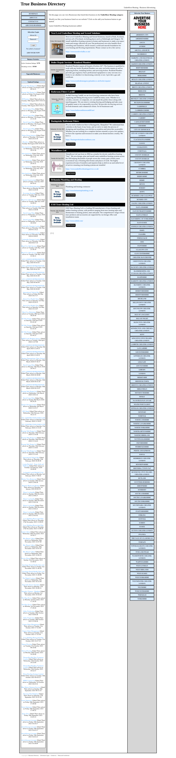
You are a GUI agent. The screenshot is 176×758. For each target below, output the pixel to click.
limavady (142, 362)
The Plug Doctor (27, 598)
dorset (142, 188)
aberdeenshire (142, 39)
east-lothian (142, 215)
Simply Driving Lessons (29, 405)
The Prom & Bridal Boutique (31, 186)
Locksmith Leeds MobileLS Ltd (33, 472)
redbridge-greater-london (142, 459)
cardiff (142, 118)
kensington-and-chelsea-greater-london (142, 329)
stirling (142, 515)
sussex (142, 527)
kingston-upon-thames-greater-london (142, 339)
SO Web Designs (27, 319)
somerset (142, 490)
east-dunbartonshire (142, 211)
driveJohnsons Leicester (29, 720)
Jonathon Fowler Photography (31, 206)
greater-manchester (142, 257)
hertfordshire (142, 295)
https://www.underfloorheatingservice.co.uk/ (82, 169)
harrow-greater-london (142, 281)
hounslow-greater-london (142, 309)
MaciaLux (26, 142)
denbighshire (142, 172)
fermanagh (142, 238)
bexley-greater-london (142, 79)
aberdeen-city (142, 35)
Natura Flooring (27, 644)
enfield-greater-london (142, 226)
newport (142, 412)
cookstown (142, 147)
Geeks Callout (25, 532)
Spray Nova (26, 713)
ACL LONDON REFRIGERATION (33, 259)
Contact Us (33, 21)
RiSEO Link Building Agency (31, 338)
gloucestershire (142, 253)
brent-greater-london (142, 87)
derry (142, 180)
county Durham (142, 155)
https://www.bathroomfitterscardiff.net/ (80, 110)
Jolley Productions (29, 611)
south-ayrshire (142, 494)
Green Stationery (26, 700)
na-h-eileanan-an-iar (142, 400)
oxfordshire (142, 443)
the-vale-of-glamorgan (142, 538)
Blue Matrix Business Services (30, 687)
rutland (142, 478)
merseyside (142, 377)
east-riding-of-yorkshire (142, 219)
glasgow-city (142, 250)
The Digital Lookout (29, 578)
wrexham (142, 595)
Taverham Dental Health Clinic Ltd (33, 565)
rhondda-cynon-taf (142, 468)
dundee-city (142, 199)
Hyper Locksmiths (29, 492)
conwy (142, 143)
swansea (142, 534)
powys (142, 454)
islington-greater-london (142, 323)
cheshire (142, 126)
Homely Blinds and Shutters (31, 485)
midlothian (142, 389)
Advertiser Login (45, 755)
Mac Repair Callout (29, 538)
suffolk (142, 519)
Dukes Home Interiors (29, 135)
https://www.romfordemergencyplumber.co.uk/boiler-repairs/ (88, 81)
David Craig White (29, 109)
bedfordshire (142, 68)
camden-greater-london (142, 114)
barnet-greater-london (142, 64)
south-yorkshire (142, 501)
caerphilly (142, 106)
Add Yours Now (33, 53)
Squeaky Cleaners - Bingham (31, 591)
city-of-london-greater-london (142, 134)
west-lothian (142, 566)
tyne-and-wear (142, 552)
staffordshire (142, 511)
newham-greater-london (142, 408)
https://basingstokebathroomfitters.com (80, 140)
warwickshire (142, 562)
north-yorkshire (142, 427)
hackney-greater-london (142, 267)
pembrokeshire (142, 447)
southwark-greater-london (142, 506)
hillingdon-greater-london (142, 303)
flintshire (142, 246)
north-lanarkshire (142, 424)
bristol (142, 95)
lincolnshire (142, 366)
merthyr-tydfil (142, 381)
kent (142, 334)
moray (142, 397)
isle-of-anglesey (142, 315)
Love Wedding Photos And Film (33, 519)
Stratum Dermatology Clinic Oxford (33, 358)
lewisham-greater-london (142, 357)
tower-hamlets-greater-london (142, 547)
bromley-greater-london (142, 99)
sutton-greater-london (142, 530)
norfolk (142, 416)
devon (142, 184)
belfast (142, 72)
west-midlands (142, 570)
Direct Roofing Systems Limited (33, 674)
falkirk (142, 234)
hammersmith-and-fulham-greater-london (142, 272)
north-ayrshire (142, 420)
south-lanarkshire (142, 497)
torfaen (142, 542)
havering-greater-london (142, 286)
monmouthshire (142, 393)
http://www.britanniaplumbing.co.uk (79, 190)
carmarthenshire (142, 122)
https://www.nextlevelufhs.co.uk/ (78, 52)
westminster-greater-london (142, 582)
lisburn (142, 370)
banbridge (142, 54)
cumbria (142, 169)
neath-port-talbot (142, 404)
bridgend (142, 91)
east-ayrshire (142, 207)
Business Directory (34, 755)
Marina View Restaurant (29, 479)
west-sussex (142, 573)
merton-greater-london (142, 385)
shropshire (142, 486)
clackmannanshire (142, 139)
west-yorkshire (142, 577)
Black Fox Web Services (29, 200)
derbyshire (142, 176)
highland (142, 299)
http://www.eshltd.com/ (74, 221)
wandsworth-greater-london (142, 557)
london (142, 373)
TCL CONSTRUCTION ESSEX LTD (33, 418)
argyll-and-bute (142, 50)
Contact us (54, 755)
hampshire (142, 277)
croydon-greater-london (142, 164)
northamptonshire (142, 431)
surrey (142, 523)
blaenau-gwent (142, 83)
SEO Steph (25, 411)
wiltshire (142, 587)
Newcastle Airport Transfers (31, 585)
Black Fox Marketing (29, 312)
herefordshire (142, 291)
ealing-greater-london (142, 203)
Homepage (33, 14)
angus (142, 42)
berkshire (142, 75)
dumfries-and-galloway (142, 196)
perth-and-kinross (142, 451)
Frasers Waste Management (30, 624)
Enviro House (25, 558)
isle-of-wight (142, 318)
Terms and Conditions (63, 755)
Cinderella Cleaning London (31, 226)
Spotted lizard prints (29, 180)
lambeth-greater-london (142, 344)
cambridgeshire (142, 110)
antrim (142, 46)
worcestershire (142, 591)
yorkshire (142, 599)
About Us (33, 18)
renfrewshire (142, 464)
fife (142, 242)
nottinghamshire (142, 439)
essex (142, 230)
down (142, 192)
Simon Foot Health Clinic (31, 299)
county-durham (142, 159)
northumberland (142, 435)
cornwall (142, 151)
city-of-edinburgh (142, 129)
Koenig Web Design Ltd (29, 86)
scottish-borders (142, 482)
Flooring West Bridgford (31, 694)
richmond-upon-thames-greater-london (142, 473)
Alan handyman (27, 147)
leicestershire (142, 352)
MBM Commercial (29, 680)
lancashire (142, 348)
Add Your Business (33, 25)
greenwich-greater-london (142, 262)
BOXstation (25, 99)
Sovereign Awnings (29, 193)
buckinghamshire (142, 102)
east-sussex (142, 223)
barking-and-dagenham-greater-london (142, 59)
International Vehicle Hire (31, 292)
